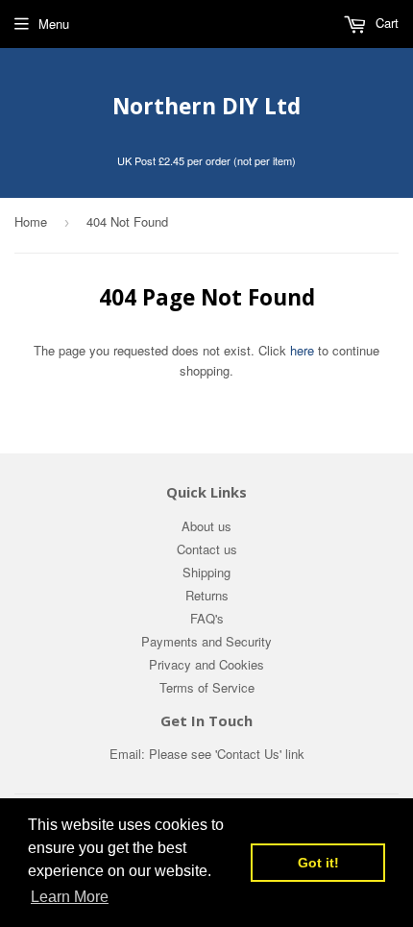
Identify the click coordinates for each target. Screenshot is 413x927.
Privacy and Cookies (206, 664)
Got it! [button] (318, 862)
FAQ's (207, 618)
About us (206, 526)
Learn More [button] (70, 897)
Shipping (206, 572)
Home (30, 221)
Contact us (207, 549)
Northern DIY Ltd (206, 106)
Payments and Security (206, 641)
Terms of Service (207, 687)
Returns (207, 595)
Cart (385, 22)
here (302, 350)
